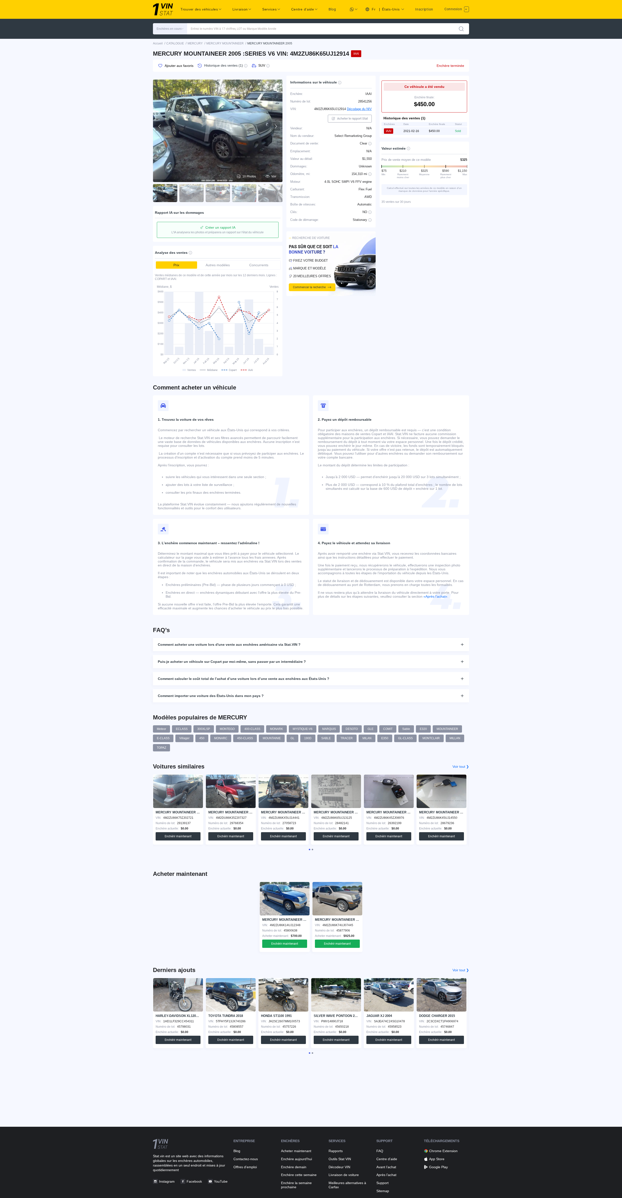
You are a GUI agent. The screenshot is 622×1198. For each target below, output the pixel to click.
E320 (423, 729)
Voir (273, 176)
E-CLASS (163, 738)
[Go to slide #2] (191, 193)
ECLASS (182, 729)
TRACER (347, 738)
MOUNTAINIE (272, 738)
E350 (384, 738)
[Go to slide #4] (244, 193)
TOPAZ (161, 747)
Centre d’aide (386, 1159)
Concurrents (258, 265)
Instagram (167, 1181)
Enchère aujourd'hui (296, 1159)
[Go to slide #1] (165, 193)
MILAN (366, 738)
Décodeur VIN (339, 1167)
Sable (406, 729)
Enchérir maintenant (178, 836)
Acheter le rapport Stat (352, 118)
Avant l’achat (386, 1167)
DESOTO (352, 729)
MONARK (276, 729)
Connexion (453, 9)
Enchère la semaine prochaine (296, 1185)
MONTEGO (227, 729)
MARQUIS (329, 729)
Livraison (240, 9)
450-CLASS (245, 738)
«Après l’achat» (435, 596)
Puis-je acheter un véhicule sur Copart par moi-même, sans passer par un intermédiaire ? (232, 662)
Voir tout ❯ (460, 766)
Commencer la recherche (309, 287)
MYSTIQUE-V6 (302, 729)
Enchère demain (293, 1167)
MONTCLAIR (431, 738)
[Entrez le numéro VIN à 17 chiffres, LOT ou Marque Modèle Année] (461, 29)
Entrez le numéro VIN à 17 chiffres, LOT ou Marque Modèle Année (233, 29)
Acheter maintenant (296, 1151)
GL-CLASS (405, 738)
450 (201, 738)
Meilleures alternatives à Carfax (347, 1185)
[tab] (309, 849)
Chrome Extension (443, 1151)
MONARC (220, 738)
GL (292, 738)
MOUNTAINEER (447, 729)
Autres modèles (218, 265)
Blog (332, 9)
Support (382, 1183)
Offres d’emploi (245, 1167)
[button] (170, 28)
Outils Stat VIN (340, 1159)
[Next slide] (275, 126)
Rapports (336, 1151)
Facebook (194, 1181)
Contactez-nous (245, 1159)
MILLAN (455, 738)
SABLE (326, 738)
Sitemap (382, 1191)
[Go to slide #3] (218, 193)
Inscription (424, 9)
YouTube (221, 1181)
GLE (370, 729)
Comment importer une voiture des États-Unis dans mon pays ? (211, 696)
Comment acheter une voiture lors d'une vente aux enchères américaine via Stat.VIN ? (229, 644)
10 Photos (249, 176)
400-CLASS (252, 729)
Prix (176, 265)
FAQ (379, 1151)
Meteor (161, 729)
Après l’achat (386, 1175)
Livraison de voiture (344, 1175)
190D (307, 738)
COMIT (387, 729)
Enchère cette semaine (299, 1175)
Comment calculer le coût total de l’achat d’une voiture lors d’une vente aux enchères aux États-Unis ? (243, 679)
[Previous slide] (159, 126)
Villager (184, 738)
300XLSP (203, 729)
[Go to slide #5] (270, 193)
